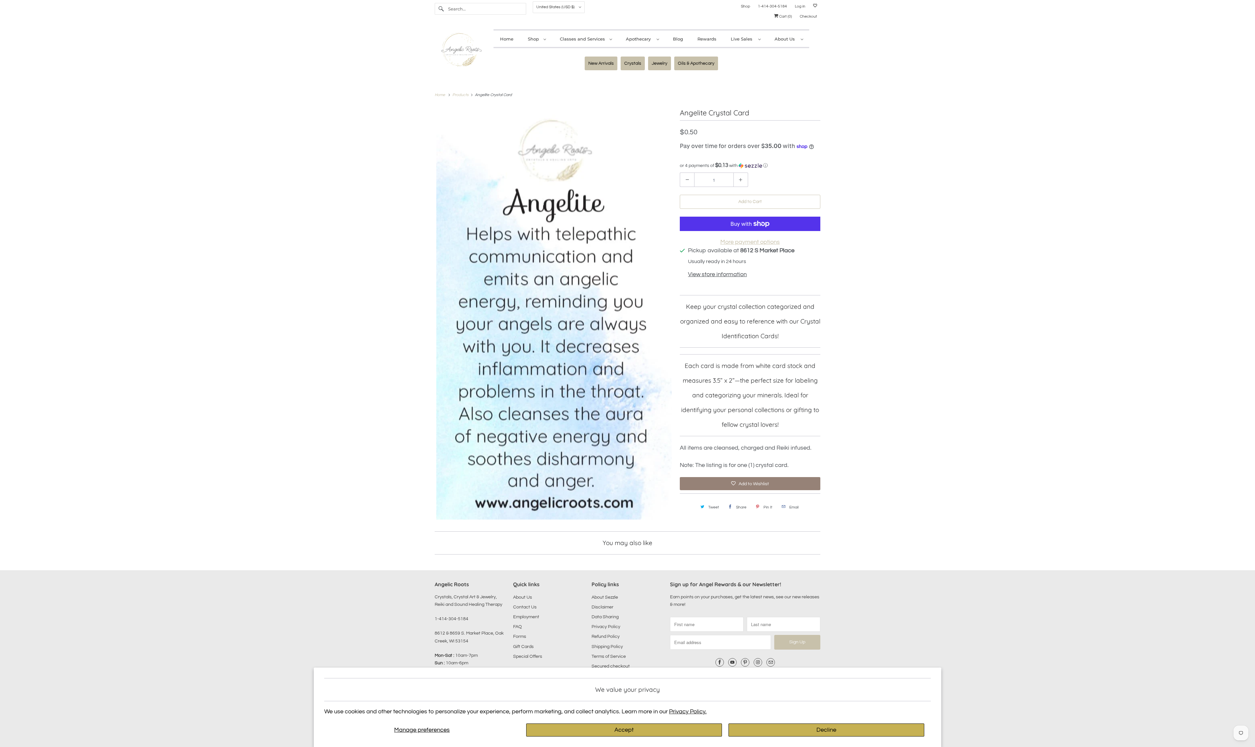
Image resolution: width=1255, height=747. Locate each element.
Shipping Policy (607, 646)
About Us (786, 39)
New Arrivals (601, 63)
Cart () (785, 16)
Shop (745, 6)
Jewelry (659, 63)
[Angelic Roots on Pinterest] (745, 662)
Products (461, 95)
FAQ (517, 626)
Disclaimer (602, 607)
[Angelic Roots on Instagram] (758, 662)
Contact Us (525, 607)
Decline (826, 730)
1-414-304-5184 (772, 6)
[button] (750, 165)
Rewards (706, 39)
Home (506, 39)
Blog (678, 39)
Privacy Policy (606, 626)
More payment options (750, 242)
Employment (526, 617)
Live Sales (743, 39)
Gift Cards (523, 646)
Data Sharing (605, 617)
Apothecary (639, 39)
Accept (624, 730)
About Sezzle (605, 597)
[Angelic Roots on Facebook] (719, 662)
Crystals (632, 63)
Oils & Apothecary (696, 63)
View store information (717, 274)
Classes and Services (583, 39)
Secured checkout (611, 666)
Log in (800, 6)
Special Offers (527, 656)
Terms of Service (609, 656)
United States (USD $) (556, 7)
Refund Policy (606, 636)
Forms (519, 636)
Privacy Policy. (688, 711)
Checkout (808, 16)
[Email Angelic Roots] (770, 662)
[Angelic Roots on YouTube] (732, 662)
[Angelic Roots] (461, 51)
